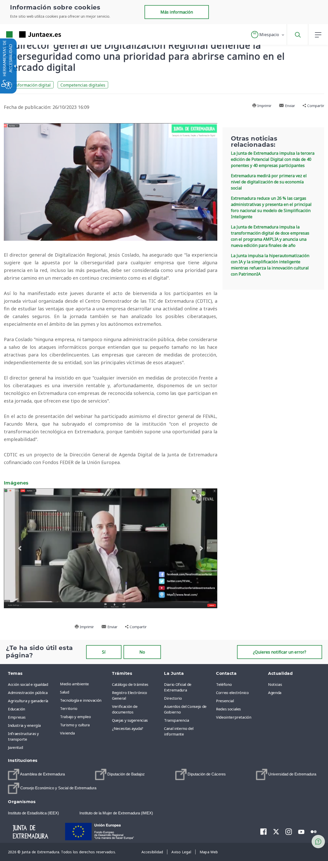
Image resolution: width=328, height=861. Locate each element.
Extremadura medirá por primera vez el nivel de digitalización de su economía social (269, 182)
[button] (268, 34)
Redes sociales (228, 706)
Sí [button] (104, 650)
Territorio (68, 706)
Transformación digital (29, 85)
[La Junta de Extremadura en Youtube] (301, 829)
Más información (176, 12)
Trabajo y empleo (75, 714)
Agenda (274, 690)
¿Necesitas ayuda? (127, 726)
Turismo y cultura (75, 722)
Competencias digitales (82, 85)
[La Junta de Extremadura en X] (276, 829)
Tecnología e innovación (80, 697)
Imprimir (263, 105)
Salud (64, 689)
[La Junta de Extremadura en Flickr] (314, 829)
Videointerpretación (233, 714)
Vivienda (67, 730)
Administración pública (27, 690)
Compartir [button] (315, 105)
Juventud (15, 745)
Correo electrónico (232, 690)
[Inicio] (35, 828)
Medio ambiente (74, 681)
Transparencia (176, 717)
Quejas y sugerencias (130, 717)
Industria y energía (24, 723)
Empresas (16, 714)
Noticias (275, 682)
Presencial (225, 698)
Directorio (173, 695)
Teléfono (224, 682)
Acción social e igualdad (28, 682)
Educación (16, 706)
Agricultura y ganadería (28, 698)
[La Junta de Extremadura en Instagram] (288, 829)
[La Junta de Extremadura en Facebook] (263, 829)
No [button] (142, 650)
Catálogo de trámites (130, 682)
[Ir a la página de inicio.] (24, 34)
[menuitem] (84, 681)
